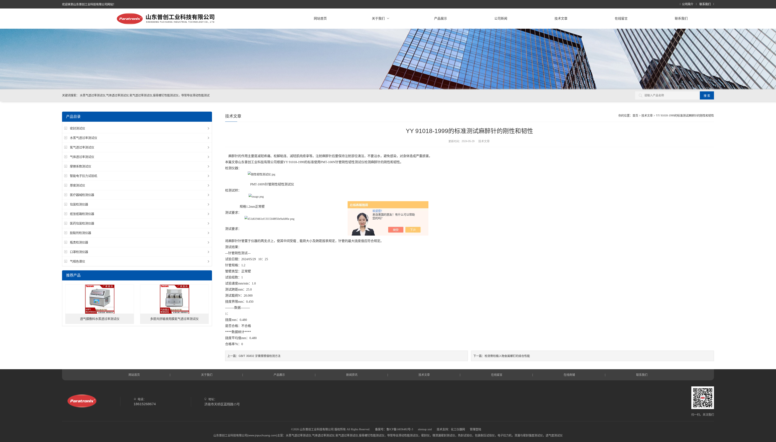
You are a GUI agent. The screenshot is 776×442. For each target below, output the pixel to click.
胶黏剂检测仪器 (80, 233)
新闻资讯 (351, 374)
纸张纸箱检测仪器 (82, 214)
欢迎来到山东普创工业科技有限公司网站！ (89, 4)
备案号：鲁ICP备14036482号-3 (394, 429)
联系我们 (705, 4)
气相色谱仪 (77, 261)
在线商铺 (569, 374)
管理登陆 (475, 429)
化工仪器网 (458, 429)
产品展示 (440, 18)
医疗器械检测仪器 (82, 195)
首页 (635, 115)
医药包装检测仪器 (82, 223)
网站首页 (320, 18)
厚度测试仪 (77, 185)
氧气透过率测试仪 (82, 147)
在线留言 (621, 18)
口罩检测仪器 (79, 252)
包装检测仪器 (79, 204)
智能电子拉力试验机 (83, 176)
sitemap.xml (425, 429)
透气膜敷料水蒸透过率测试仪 (99, 318)
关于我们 (378, 18)
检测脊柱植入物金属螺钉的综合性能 (507, 355)
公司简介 (687, 4)
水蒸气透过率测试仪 (83, 138)
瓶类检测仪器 (79, 242)
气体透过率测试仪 (82, 157)
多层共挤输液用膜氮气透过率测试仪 (174, 318)
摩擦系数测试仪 (80, 166)
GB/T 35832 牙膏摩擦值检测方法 (259, 355)
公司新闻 (500, 18)
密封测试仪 (77, 128)
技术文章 (561, 18)
